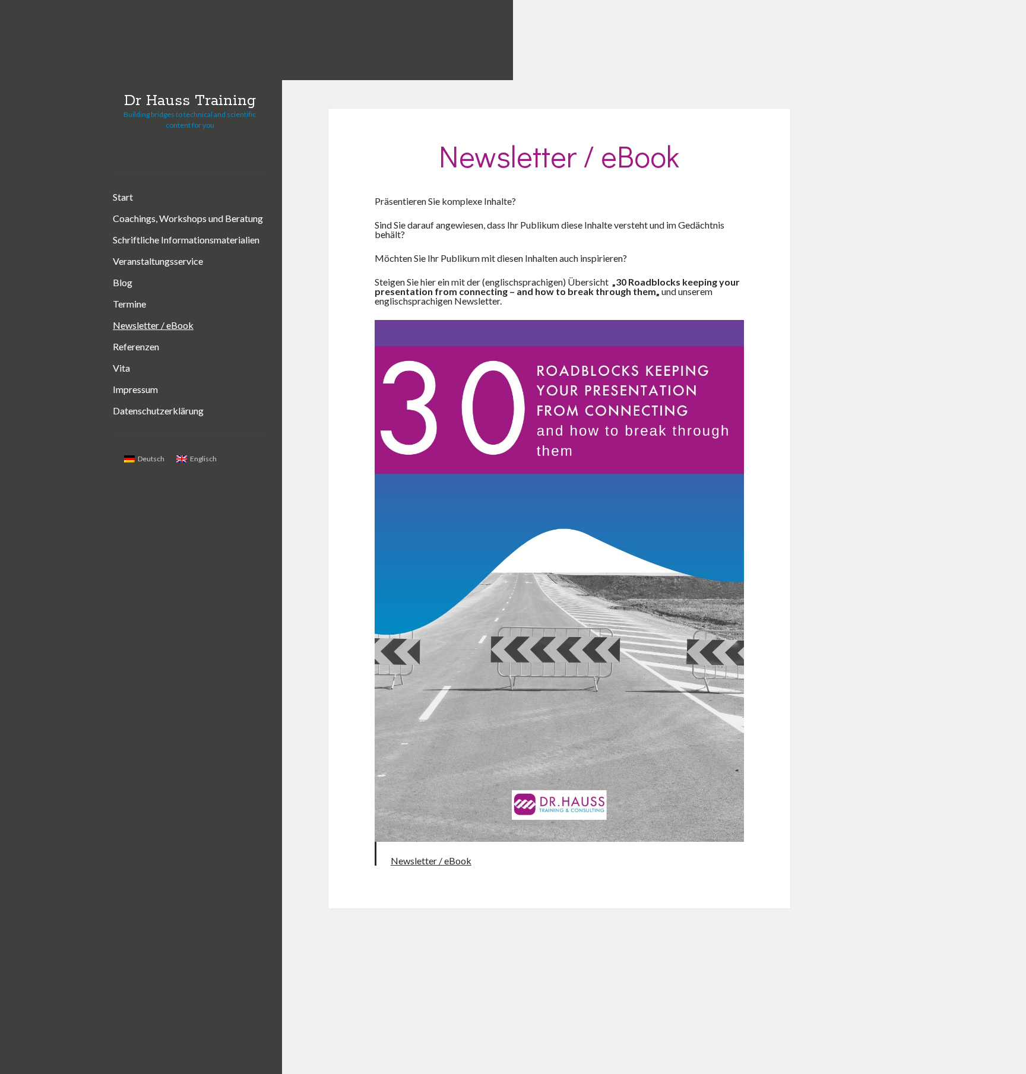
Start (123, 196)
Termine (129, 303)
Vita (121, 367)
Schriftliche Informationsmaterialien (186, 239)
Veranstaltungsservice (158, 261)
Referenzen (136, 346)
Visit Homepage (654, 40)
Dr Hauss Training (190, 100)
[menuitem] (144, 459)
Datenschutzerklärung (158, 410)
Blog (122, 282)
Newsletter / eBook (153, 325)
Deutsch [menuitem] (151, 458)
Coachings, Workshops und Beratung (188, 218)
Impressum (135, 389)
